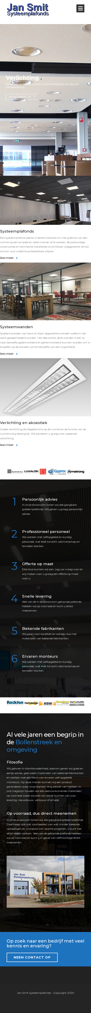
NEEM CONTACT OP (20, 96)
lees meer (7, 257)
